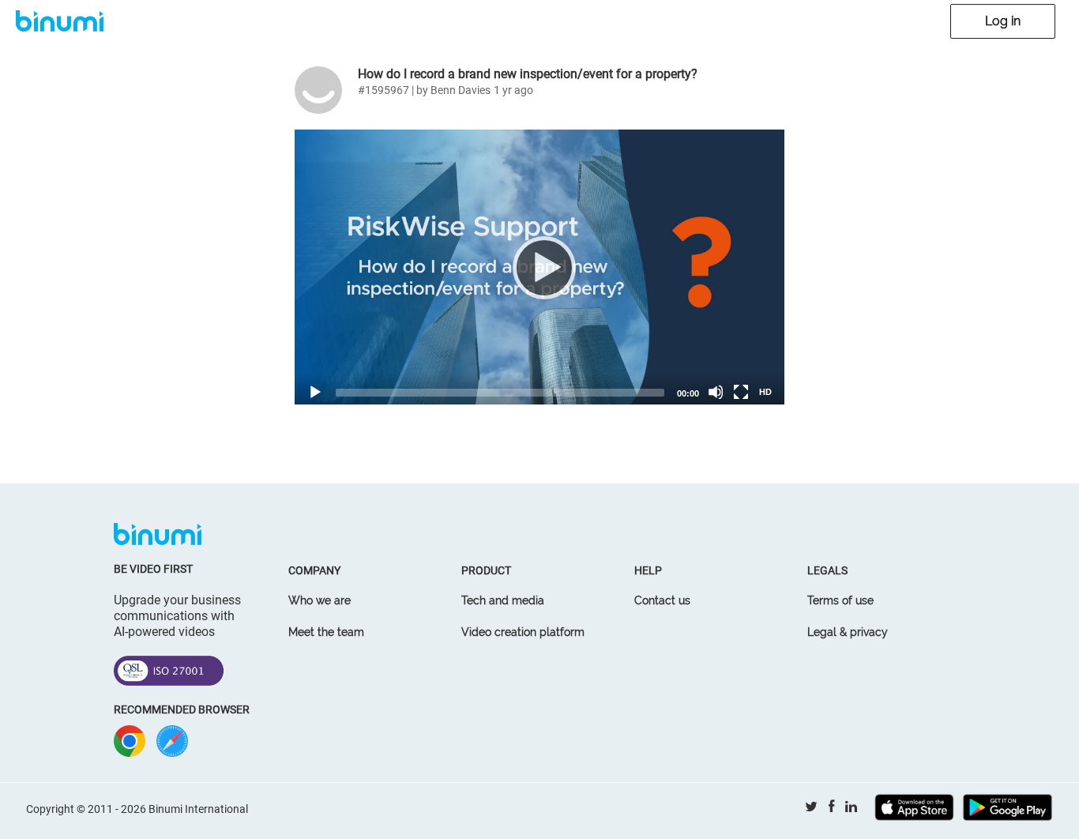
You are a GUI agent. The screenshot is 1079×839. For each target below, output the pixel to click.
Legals (827, 570)
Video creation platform (523, 632)
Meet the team (326, 632)
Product (486, 570)
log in (1003, 20)
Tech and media (502, 600)
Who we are (319, 600)
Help (648, 570)
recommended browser (182, 709)
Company (314, 570)
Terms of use (840, 600)
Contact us (662, 600)
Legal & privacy (847, 632)
